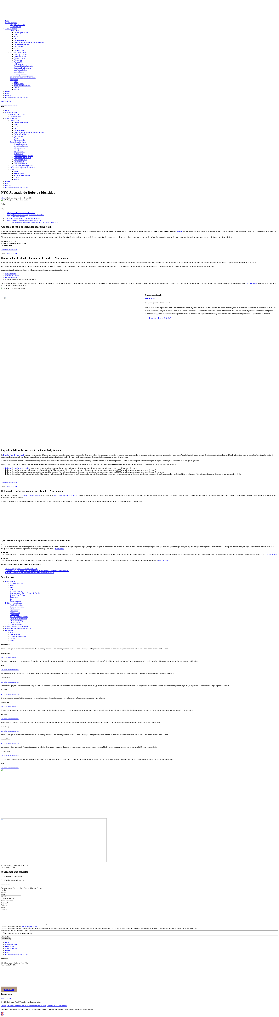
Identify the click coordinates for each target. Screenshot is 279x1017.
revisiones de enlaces (139, 508)
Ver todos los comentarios (10, 657)
